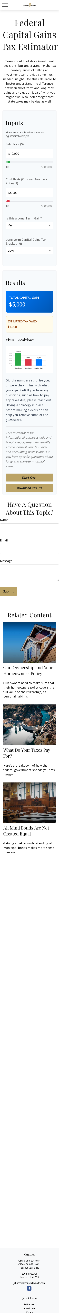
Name (4, 520)
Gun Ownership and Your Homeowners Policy (28, 670)
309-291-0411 (33, 1260)
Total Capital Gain (24, 298)
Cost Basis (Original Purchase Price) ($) (26, 181)
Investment (30, 1308)
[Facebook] (29, 1288)
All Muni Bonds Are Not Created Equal (26, 831)
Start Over (29, 478)
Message (6, 561)
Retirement (29, 1304)
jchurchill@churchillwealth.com (29, 1283)
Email (4, 540)
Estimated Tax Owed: (22, 321)
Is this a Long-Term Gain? (24, 218)
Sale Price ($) (15, 144)
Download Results (29, 488)
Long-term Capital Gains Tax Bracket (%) (26, 241)
